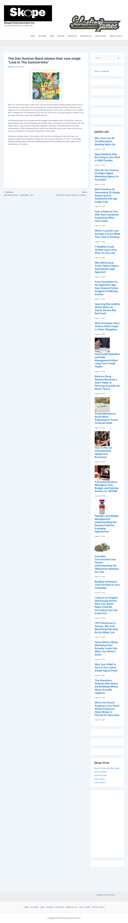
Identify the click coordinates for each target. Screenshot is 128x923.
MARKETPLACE (72, 907)
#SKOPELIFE (59, 907)
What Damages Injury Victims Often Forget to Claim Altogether (107, 326)
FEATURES (34, 907)
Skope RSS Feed (100, 775)
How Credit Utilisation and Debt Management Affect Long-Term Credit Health (107, 360)
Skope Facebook (100, 772)
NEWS (42, 907)
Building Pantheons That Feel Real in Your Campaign (107, 584)
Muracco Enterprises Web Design (106, 768)
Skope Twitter (99, 779)
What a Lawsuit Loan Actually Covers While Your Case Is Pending (107, 233)
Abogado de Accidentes (106, 895)
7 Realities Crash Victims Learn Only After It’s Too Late (106, 249)
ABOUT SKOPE (84, 907)
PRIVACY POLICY (98, 907)
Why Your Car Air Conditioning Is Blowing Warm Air (105, 141)
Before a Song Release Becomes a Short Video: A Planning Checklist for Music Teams (107, 382)
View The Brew (100, 783)
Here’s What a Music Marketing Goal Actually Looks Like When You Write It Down (106, 648)
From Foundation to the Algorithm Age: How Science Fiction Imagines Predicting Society (106, 288)
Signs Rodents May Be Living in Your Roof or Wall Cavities (107, 157)
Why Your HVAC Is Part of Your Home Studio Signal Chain (106, 667)
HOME (26, 907)
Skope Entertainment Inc (19, 22)
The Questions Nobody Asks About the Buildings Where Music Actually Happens (106, 686)
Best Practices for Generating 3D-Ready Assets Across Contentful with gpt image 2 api (107, 195)
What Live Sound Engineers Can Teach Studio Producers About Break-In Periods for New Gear (107, 709)
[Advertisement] (109, 823)
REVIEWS (49, 907)
